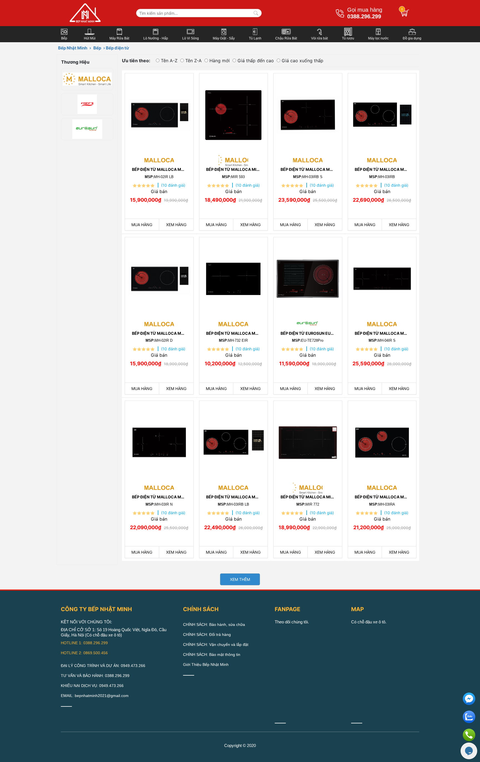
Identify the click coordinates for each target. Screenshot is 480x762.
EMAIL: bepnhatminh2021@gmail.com (95, 695)
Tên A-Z (169, 60)
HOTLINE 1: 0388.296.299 (84, 643)
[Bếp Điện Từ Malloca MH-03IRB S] (308, 113)
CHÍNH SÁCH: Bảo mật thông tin (211, 654)
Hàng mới (219, 60)
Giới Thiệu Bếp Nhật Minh (206, 664)
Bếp (97, 48)
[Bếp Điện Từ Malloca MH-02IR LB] (159, 113)
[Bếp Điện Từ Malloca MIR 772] (308, 441)
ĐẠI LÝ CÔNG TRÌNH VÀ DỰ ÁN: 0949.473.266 (103, 665)
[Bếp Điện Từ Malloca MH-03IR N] (159, 441)
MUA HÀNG (141, 224)
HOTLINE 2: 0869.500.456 (84, 653)
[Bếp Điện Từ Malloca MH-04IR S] (382, 277)
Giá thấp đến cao (256, 60)
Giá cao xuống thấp (302, 60)
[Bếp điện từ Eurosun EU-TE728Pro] (308, 277)
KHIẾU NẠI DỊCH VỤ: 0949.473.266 (92, 685)
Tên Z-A (193, 60)
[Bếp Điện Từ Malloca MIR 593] (233, 113)
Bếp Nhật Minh (72, 48)
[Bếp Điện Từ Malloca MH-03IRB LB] (233, 441)
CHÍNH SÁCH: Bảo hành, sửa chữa (214, 624)
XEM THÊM (240, 579)
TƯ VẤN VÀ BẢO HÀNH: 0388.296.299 (95, 675)
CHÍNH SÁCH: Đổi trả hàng (207, 634)
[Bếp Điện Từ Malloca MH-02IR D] (159, 277)
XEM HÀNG (176, 224)
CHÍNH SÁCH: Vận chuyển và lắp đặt (215, 644)
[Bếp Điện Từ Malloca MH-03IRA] (382, 441)
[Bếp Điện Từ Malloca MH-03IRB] (382, 113)
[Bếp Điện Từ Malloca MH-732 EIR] (233, 277)
